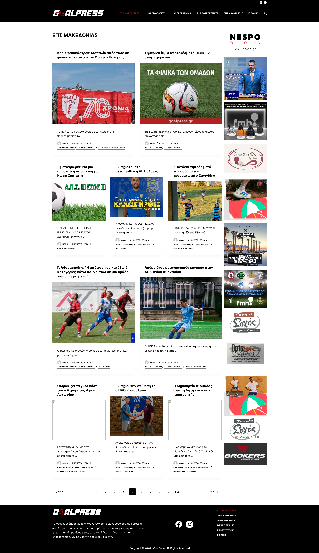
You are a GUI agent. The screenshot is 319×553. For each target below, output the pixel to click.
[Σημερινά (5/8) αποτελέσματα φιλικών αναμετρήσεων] (181, 93)
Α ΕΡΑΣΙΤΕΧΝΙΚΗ (123, 244)
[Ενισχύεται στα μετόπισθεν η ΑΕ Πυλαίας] (137, 197)
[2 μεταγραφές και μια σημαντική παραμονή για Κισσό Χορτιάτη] (79, 201)
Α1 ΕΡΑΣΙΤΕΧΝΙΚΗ (66, 147)
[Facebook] (261, 2)
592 (177, 491)
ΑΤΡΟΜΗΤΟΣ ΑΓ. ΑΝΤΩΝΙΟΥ (71, 471)
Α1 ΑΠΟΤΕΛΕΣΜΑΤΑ (207, 13)
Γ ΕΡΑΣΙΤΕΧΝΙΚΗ (65, 467)
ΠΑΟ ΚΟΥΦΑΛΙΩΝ (124, 471)
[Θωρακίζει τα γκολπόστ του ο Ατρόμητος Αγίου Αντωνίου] (79, 420)
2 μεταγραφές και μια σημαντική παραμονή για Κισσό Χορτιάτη (78, 171)
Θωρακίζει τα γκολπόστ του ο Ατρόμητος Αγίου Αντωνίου (77, 390)
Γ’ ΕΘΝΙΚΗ (253, 13)
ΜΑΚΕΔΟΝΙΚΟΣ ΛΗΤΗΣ (184, 471)
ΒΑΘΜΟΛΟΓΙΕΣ (156, 13)
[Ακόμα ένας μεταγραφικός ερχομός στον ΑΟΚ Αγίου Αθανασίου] (181, 308)
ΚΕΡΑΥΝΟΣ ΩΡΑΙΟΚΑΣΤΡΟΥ (111, 147)
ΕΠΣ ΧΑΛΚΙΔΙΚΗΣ (233, 13)
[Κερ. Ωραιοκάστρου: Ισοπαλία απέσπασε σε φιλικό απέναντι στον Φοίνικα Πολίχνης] (93, 93)
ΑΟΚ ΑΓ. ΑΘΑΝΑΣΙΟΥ (196, 366)
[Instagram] (265, 2)
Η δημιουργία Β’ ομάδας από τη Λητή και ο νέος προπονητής (192, 390)
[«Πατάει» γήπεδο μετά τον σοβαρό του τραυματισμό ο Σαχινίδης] (195, 201)
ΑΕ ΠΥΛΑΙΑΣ (121, 248)
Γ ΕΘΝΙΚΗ (222, 535)
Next (213, 491)
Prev (61, 491)
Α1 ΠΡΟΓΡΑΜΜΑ (182, 13)
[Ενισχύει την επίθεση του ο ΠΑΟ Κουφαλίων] (137, 416)
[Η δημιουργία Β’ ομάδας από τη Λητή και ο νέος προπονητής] (195, 420)
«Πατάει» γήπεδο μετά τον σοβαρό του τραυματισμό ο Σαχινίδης (194, 171)
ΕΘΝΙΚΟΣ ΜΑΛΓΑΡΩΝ (183, 248)
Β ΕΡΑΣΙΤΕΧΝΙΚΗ (226, 525)
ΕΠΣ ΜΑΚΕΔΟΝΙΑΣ (129, 13)
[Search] (265, 13)
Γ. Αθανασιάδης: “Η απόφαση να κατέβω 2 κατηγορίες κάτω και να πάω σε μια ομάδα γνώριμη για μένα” (93, 272)
